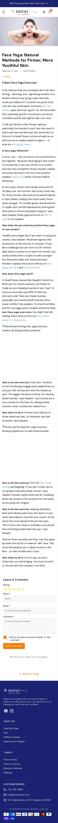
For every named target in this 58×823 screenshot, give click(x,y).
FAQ (6, 732)
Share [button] (8, 76)
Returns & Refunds (13, 768)
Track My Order (11, 728)
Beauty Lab (17, 176)
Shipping (8, 772)
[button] (3, 12)
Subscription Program (14, 741)
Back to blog (31, 674)
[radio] (5, 589)
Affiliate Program (12, 737)
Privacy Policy (10, 759)
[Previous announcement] (5, 3)
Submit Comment (14, 646)
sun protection (32, 267)
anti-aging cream (20, 144)
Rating (6, 585)
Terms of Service (12, 764)
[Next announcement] (53, 3)
